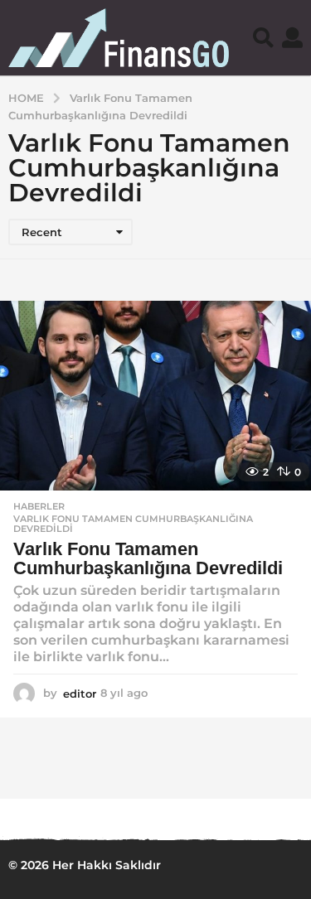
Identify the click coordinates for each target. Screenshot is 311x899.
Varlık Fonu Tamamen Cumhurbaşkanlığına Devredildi (133, 524)
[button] (263, 37)
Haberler (39, 506)
